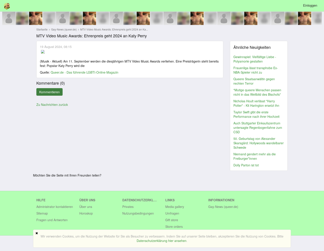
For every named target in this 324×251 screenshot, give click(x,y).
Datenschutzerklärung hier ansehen (161, 240)
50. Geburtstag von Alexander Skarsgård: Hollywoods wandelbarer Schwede (258, 143)
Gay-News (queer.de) (64, 29)
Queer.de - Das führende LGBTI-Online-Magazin (84, 72)
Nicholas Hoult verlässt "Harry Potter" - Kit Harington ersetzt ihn (256, 103)
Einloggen (310, 5)
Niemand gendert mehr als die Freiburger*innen (254, 156)
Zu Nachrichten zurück (52, 104)
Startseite (42, 29)
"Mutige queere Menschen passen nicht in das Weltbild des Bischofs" (257, 92)
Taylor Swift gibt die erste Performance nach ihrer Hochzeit (256, 114)
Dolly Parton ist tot (246, 165)
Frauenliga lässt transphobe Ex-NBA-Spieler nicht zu (255, 70)
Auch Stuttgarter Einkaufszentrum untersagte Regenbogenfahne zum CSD (257, 127)
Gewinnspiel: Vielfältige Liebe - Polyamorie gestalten (254, 59)
